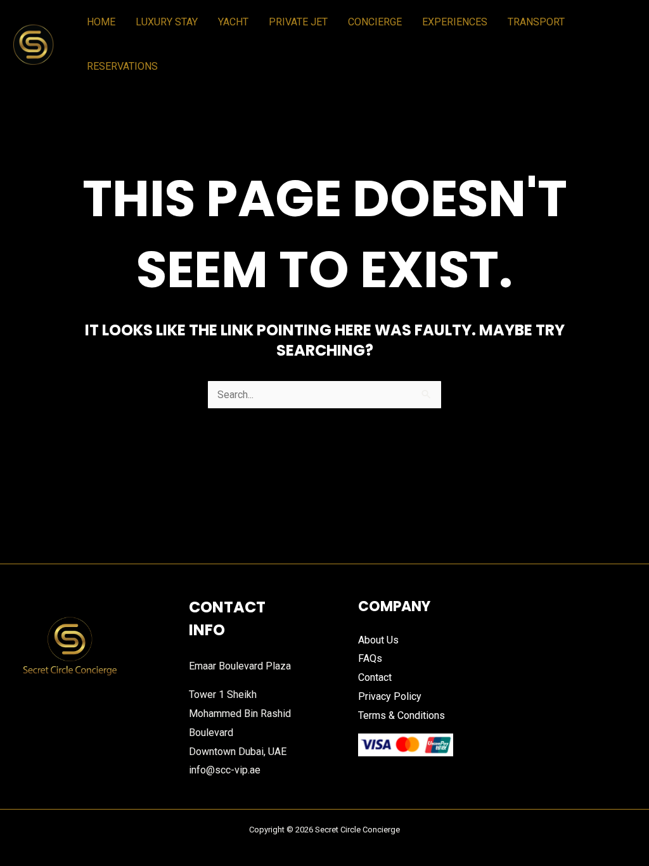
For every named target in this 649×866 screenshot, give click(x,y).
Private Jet (298, 22)
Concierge (375, 22)
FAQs (370, 658)
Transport (536, 22)
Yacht (233, 22)
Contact (375, 677)
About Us (378, 640)
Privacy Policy (389, 696)
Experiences (454, 22)
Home (101, 22)
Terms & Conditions (401, 715)
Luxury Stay (167, 22)
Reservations (122, 66)
